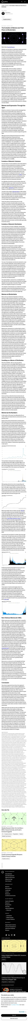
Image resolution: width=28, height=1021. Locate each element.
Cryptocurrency (6, 19)
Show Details (21, 1011)
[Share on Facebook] (14, 864)
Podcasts (7, 906)
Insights (3, 5)
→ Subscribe (8, 910)
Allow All (14, 1015)
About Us (7, 886)
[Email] (14, 867)
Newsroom (7, 894)
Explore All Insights (9, 901)
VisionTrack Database (10, 928)
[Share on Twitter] (14, 863)
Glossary (7, 930)
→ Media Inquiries (9, 917)
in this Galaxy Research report (14, 518)
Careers (7, 892)
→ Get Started (8, 915)
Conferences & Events (10, 895)
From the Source (11, 47)
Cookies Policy (15, 1004)
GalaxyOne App (8, 879)
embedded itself (5, 648)
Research (7, 5)
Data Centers (8, 881)
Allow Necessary (14, 1018)
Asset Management (9, 875)
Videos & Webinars (9, 908)
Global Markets (8, 874)
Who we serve (8, 888)
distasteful (11, 187)
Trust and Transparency (10, 926)
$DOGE (22, 510)
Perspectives (8, 904)
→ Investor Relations (10, 919)
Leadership (7, 890)
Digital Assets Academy (10, 925)
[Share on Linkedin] (14, 866)
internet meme (15, 191)
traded (20, 174)
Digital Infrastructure (10, 877)
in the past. (6, 599)
